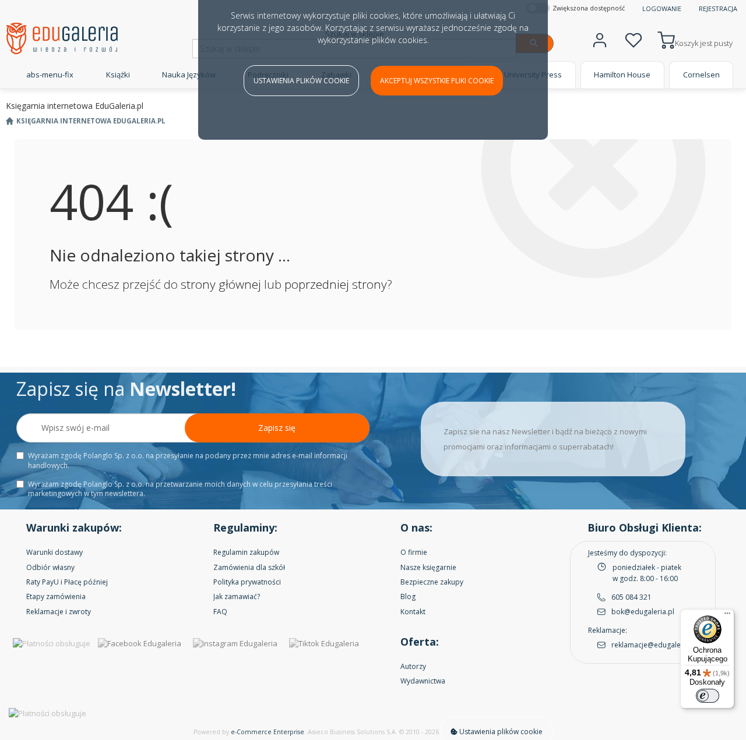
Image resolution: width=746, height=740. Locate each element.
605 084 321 (631, 597)
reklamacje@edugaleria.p (653, 645)
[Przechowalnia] (633, 38)
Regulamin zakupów (246, 552)
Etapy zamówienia (56, 596)
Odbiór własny (50, 567)
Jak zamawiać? (236, 596)
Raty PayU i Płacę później (67, 582)
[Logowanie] (599, 38)
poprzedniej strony (335, 284)
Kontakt (412, 612)
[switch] (707, 696)
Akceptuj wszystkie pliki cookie (437, 81)
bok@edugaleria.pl (642, 612)
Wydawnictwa (422, 681)
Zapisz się (276, 427)
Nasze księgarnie (428, 567)
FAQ (220, 612)
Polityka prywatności (247, 582)
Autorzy (413, 666)
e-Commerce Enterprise (267, 732)
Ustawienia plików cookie (301, 81)
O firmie (413, 552)
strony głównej (221, 284)
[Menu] (727, 616)
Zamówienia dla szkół (249, 567)
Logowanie (661, 8)
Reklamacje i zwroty (58, 612)
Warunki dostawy (54, 552)
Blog (408, 596)
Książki (118, 74)
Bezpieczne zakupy (431, 582)
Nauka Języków (189, 74)
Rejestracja (718, 8)
